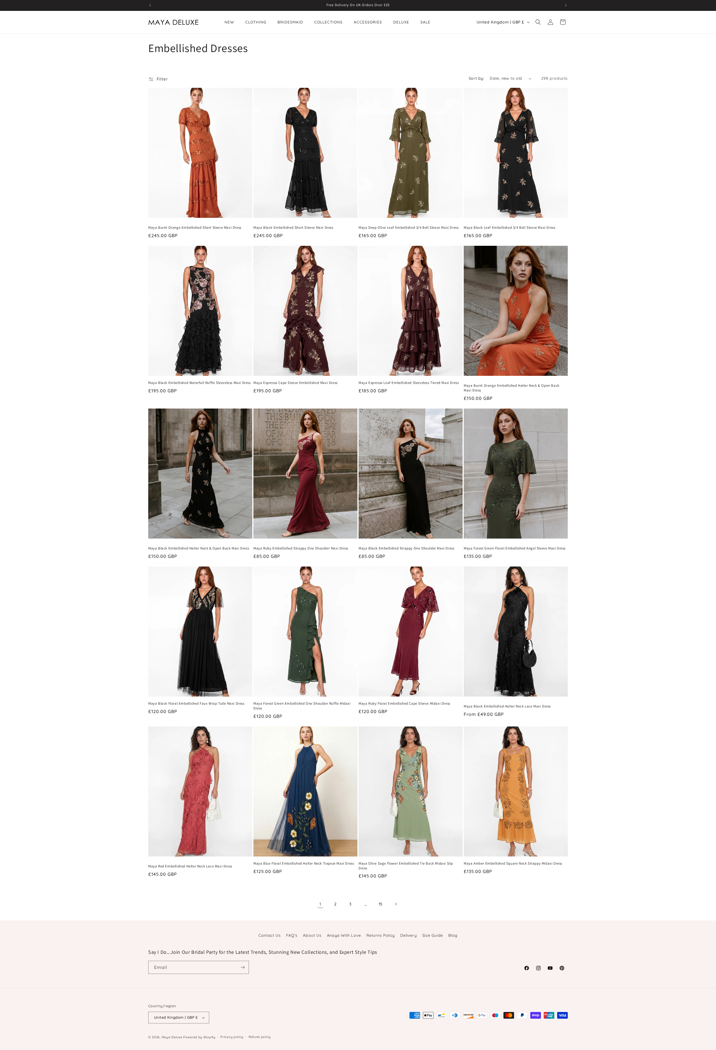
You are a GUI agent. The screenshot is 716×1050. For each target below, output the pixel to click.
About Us (312, 935)
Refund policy (260, 1037)
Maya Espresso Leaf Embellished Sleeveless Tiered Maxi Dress (409, 383)
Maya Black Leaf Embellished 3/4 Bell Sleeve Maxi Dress (509, 227)
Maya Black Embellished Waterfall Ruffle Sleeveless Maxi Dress (199, 383)
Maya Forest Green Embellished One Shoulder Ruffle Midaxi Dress (302, 706)
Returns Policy (380, 935)
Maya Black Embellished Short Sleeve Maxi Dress (293, 227)
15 (381, 904)
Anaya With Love (344, 935)
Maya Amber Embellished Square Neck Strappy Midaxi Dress (513, 863)
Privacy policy (231, 1037)
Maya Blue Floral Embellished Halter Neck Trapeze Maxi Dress (303, 863)
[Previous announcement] (150, 5)
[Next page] (396, 904)
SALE (425, 22)
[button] (538, 22)
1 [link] (320, 904)
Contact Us (269, 935)
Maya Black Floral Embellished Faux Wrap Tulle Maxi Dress (196, 703)
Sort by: (476, 78)
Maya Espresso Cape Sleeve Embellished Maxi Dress (295, 383)
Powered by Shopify (199, 1037)
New (229, 22)
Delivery (408, 935)
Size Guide (432, 935)
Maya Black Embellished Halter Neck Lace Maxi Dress (507, 706)
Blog (452, 935)
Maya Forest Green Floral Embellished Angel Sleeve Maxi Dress (515, 548)
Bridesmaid (290, 22)
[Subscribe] (242, 967)
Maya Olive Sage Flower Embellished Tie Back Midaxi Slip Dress (406, 865)
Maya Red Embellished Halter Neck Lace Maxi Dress (190, 866)
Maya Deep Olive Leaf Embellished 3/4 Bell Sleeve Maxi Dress (408, 227)
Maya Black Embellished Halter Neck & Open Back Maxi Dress (198, 548)
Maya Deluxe (172, 1037)
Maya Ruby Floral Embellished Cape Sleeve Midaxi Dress (404, 703)
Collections (328, 22)
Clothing (255, 22)
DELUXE (401, 22)
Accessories (368, 22)
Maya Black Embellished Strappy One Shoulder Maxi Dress (406, 548)
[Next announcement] (566, 5)
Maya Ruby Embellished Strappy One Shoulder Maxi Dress (300, 548)
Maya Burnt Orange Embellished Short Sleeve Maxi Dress (194, 227)
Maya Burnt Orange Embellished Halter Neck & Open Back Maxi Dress (511, 388)
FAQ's (292, 935)
